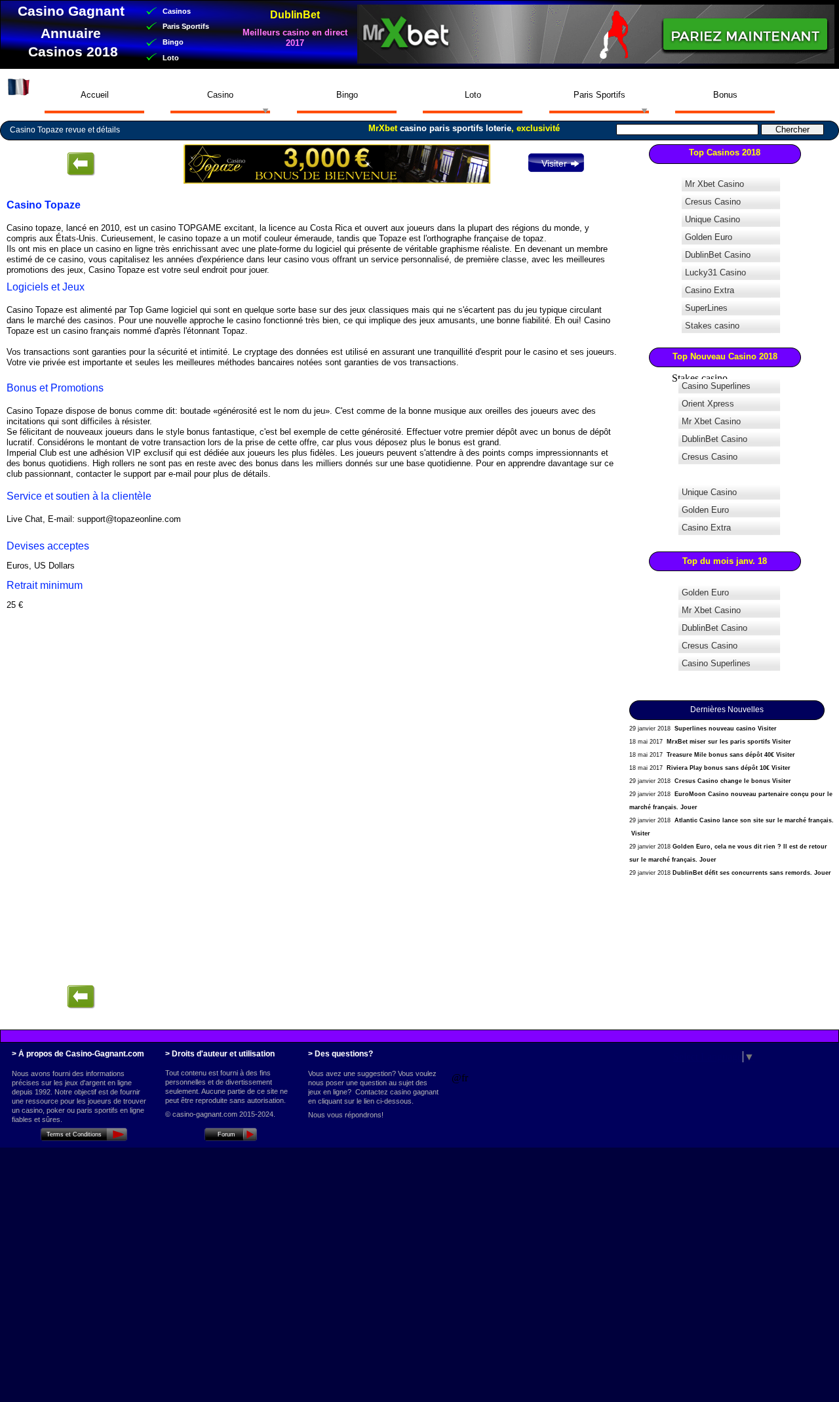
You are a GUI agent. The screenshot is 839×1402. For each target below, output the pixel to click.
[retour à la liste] (81, 164)
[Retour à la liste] (81, 997)
